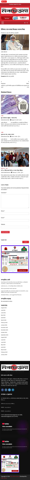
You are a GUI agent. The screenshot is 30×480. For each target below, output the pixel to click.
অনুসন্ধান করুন (4, 240)
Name (3, 211)
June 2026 (3, 312)
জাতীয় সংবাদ (8, 76)
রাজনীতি (12, 76)
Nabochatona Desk (5, 119)
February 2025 (4, 352)
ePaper (4, 1)
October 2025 (4, 332)
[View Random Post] (25, 23)
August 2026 (4, 307)
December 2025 (4, 327)
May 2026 (3, 315)
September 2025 (4, 334)
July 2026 (3, 310)
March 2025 (3, 349)
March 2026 (3, 320)
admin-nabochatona (5, 172)
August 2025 (4, 337)
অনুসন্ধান (25, 242)
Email (3, 217)
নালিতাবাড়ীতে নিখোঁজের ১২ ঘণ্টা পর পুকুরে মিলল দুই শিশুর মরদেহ (11, 294)
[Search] (27, 23)
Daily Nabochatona (15, 476)
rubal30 (16, 33)
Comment (4, 192)
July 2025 (3, 339)
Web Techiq (4, 478)
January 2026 (4, 325)
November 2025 (4, 330)
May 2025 (3, 344)
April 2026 (3, 317)
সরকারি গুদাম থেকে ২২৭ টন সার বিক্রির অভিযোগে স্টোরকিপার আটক (11, 286)
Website (3, 224)
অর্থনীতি (2, 115)
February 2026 (4, 322)
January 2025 (4, 354)
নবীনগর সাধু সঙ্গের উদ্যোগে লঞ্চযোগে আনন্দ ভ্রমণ (8, 288)
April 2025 (3, 347)
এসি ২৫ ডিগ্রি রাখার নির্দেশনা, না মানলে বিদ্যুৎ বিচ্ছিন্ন (12, 170)
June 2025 (3, 342)
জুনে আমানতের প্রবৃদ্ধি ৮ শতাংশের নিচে (9, 117)
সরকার (7, 168)
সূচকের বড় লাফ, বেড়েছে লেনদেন (7, 134)
